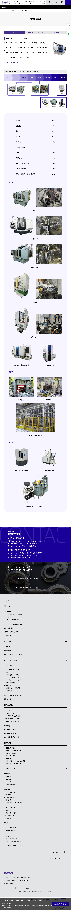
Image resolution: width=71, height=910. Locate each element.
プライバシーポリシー (9, 888)
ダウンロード (16, 2)
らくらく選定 (8, 665)
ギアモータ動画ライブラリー (13, 695)
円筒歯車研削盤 (21, 147)
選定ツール (7, 699)
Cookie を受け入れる (60, 904)
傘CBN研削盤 (20, 131)
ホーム (6, 10)
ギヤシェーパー (21, 142)
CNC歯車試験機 (21, 169)
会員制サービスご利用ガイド (14, 846)
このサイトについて (36, 888)
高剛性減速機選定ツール (11, 737)
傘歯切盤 (18, 120)
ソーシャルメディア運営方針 (23, 888)
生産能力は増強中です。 (11, 62)
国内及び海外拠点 (9, 883)
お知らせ (8, 836)
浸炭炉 (18, 152)
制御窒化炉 (19, 158)
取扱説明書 (7, 650)
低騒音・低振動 (56, 32)
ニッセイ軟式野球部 (11, 839)
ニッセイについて (38, 2)
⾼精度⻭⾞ (7, 635)
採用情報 (43, 2)
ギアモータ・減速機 (10, 660)
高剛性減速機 (8, 628)
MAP (26, 880)
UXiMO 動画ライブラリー (12, 733)
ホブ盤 (18, 136)
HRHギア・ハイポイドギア (35, 32)
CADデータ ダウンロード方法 (13, 654)
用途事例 (7, 726)
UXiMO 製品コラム (10, 729)
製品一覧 (10, 2)
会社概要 (7, 774)
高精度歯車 (15, 10)
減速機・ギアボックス (11, 632)
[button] (68, 2)
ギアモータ (7, 611)
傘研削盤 (18, 126)
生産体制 (14, 32)
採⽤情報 (7, 823)
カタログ (7, 647)
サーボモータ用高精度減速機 (13, 624)
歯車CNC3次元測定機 (22, 163)
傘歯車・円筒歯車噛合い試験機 (25, 174)
